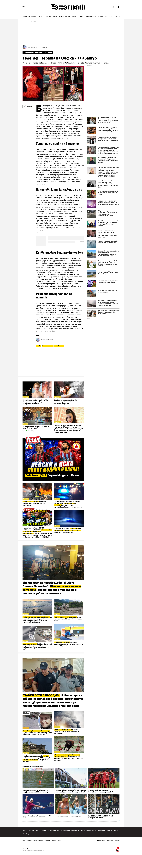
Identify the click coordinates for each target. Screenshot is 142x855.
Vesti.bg (44, 830)
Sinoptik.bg (26, 834)
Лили (51, 346)
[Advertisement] (53, 362)
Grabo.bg (109, 830)
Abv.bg (24, 830)
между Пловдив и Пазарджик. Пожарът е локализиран (66, 731)
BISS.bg (83, 830)
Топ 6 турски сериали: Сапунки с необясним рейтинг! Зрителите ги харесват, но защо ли (67, 402)
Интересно (109, 16)
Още (116, 16)
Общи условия (40, 850)
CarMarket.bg (75, 830)
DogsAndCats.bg (91, 830)
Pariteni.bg (66, 830)
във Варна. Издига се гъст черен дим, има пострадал (35, 503)
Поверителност (101, 840)
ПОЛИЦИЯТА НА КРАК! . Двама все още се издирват (67, 530)
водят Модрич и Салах (52, 475)
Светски (100, 16)
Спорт (33, 16)
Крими (61, 16)
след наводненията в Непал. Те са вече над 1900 (68, 619)
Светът (48, 16)
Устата (45, 346)
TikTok (59, 840)
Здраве (55, 16)
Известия (117, 840)
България (40, 16)
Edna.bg (116, 830)
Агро (74, 16)
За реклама (29, 840)
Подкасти (80, 16)
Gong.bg (38, 830)
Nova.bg (59, 830)
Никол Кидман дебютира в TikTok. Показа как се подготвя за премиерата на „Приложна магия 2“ (37, 402)
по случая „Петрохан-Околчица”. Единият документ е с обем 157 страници (37, 732)
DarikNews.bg (52, 830)
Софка (38, 346)
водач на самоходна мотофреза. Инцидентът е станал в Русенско (68, 644)
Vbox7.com (31, 830)
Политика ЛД (110, 840)
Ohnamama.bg (101, 830)
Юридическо (91, 16)
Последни (26, 16)
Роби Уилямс (59, 346)
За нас (24, 840)
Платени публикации (38, 840)
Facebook (54, 840)
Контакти (47, 840)
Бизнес (68, 16)
